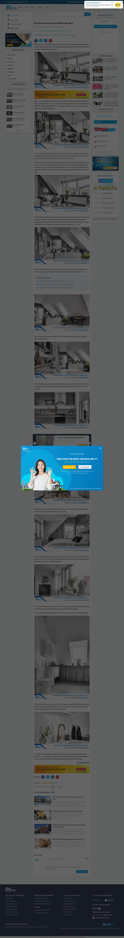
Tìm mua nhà (69, 467)
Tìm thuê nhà (85, 467)
